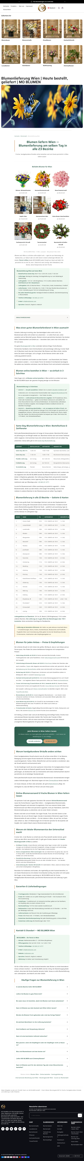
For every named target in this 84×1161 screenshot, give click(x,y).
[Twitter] (20, 1128)
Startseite (17, 136)
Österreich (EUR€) (64, 1156)
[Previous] (19, 2)
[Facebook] (3, 1128)
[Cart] (62, 8)
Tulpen (28, 666)
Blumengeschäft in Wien (28, 346)
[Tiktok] (15, 1128)
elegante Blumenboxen (58, 393)
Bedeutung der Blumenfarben (27, 669)
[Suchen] (58, 8)
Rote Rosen (48, 663)
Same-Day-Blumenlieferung (46, 441)
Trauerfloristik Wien (22, 692)
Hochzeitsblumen (63, 680)
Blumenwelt (24, 136)
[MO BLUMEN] (42, 7)
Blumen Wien (35, 1074)
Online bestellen (45, 1074)
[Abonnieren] (80, 1115)
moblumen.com (29, 953)
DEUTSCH (77, 1156)
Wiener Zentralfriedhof (40, 689)
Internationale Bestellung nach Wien (27, 1078)
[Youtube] (11, 1128)
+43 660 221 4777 (37, 298)
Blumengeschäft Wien (46, 1078)
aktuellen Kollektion (58, 390)
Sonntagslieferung (57, 1074)
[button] (42, 317)
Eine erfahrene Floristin (52, 686)
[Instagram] (7, 1128)
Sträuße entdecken (35, 741)
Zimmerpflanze (53, 780)
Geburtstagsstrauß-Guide (52, 657)
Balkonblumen (53, 784)
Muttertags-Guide (39, 675)
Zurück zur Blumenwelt (61, 1078)
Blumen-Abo (32, 710)
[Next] (65, 2)
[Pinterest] (24, 1128)
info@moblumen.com (29, 301)
